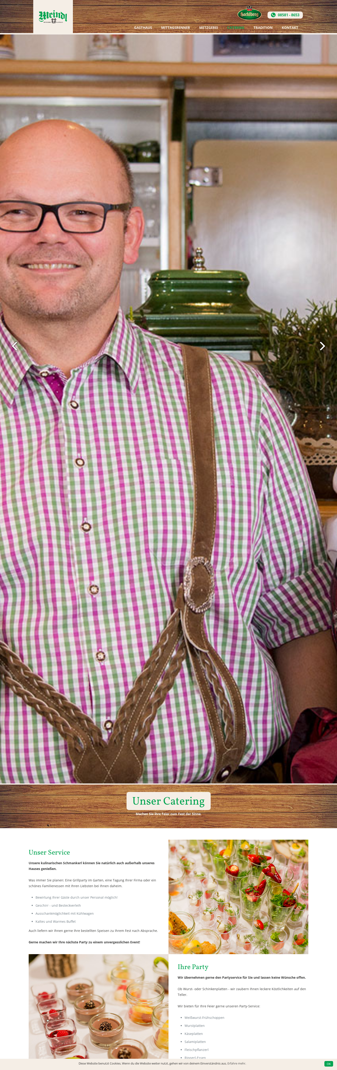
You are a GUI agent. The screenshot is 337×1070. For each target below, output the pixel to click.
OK (329, 1064)
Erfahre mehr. (236, 1063)
